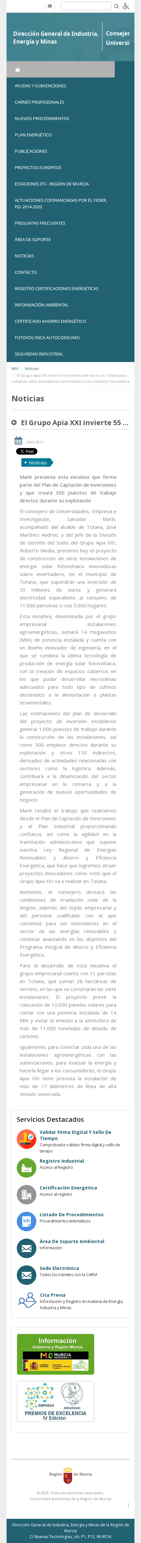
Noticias (32, 368)
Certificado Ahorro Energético (50, 321)
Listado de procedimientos (72, 1214)
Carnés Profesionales (39, 102)
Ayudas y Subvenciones (40, 86)
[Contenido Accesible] (126, 6)
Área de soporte (33, 239)
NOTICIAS (24, 256)
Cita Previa (53, 1295)
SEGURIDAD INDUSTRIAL (39, 354)
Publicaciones (31, 151)
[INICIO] (61, 69)
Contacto (26, 272)
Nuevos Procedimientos (42, 118)
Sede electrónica (59, 1268)
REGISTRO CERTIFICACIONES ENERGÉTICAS (56, 288)
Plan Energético (33, 135)
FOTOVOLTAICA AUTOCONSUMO (47, 337)
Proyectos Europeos (38, 167)
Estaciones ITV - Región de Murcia (52, 184)
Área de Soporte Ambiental (72, 1241)
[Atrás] (15, 422)
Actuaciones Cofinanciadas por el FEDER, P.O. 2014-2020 (61, 203)
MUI (14, 368)
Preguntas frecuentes (40, 223)
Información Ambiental (42, 305)
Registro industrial (62, 1161)
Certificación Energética (68, 1188)
